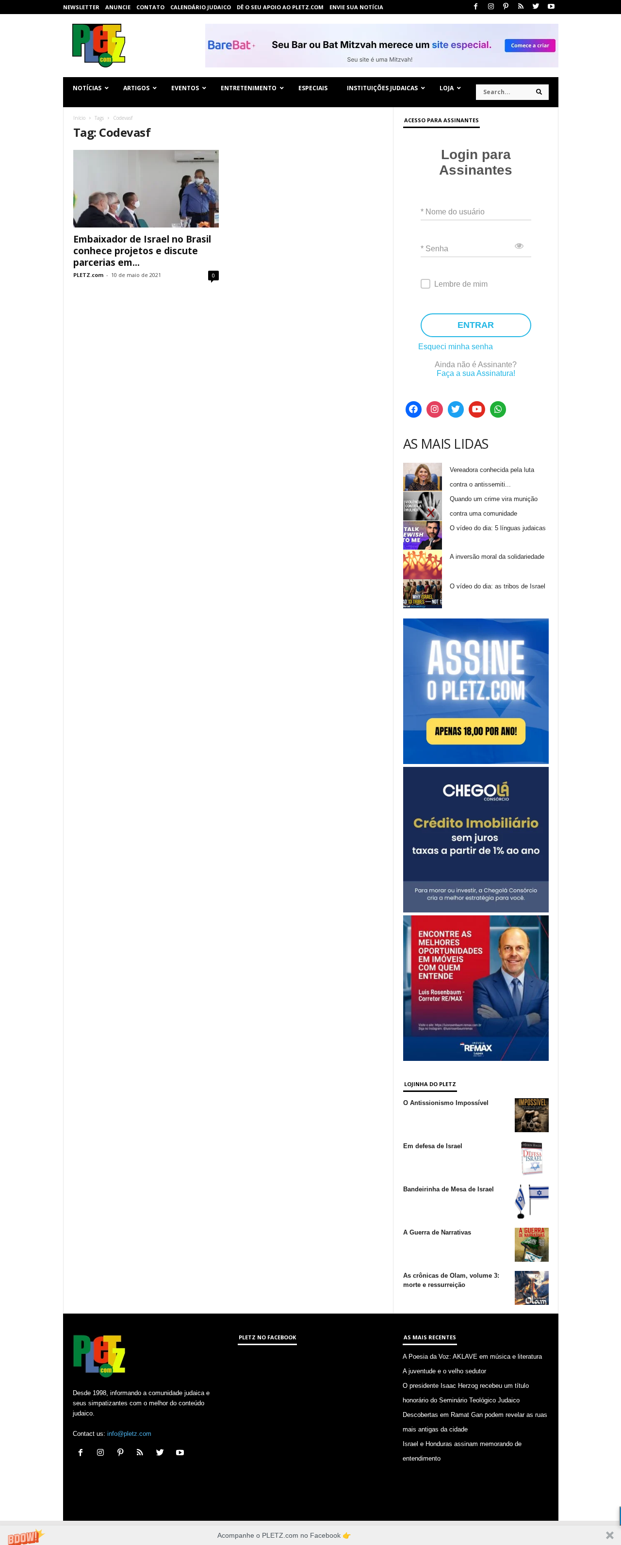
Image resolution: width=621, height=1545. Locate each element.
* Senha (434, 248)
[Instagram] (491, 7)
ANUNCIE (118, 7)
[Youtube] (551, 7)
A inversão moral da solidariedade (497, 556)
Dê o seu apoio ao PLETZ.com (280, 7)
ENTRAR (476, 325)
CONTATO (150, 7)
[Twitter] (536, 7)
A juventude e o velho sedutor (444, 1371)
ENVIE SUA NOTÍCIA (356, 7)
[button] (310, 1535)
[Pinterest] (506, 7)
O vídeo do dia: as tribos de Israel (497, 586)
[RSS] (521, 7)
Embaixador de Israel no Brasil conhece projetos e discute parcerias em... (142, 251)
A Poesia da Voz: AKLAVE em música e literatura (472, 1356)
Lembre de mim (461, 284)
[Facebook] (476, 7)
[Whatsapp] (498, 409)
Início (79, 117)
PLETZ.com (88, 274)
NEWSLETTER (81, 7)
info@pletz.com (129, 1433)
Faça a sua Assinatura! (476, 373)
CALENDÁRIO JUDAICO (200, 7)
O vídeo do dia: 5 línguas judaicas (498, 528)
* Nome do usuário (453, 212)
